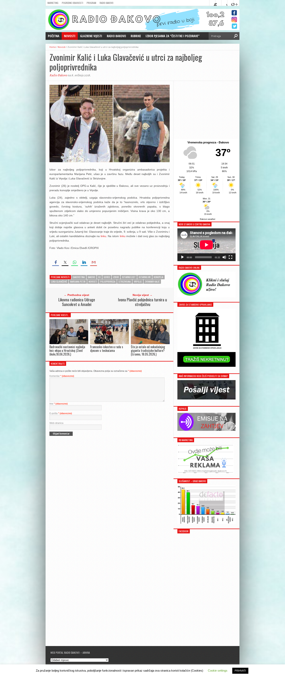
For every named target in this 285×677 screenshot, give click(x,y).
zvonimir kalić (152, 281)
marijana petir (78, 281)
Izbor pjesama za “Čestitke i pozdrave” (173, 36)
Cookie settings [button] (217, 670)
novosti (93, 281)
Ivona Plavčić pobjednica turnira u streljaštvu (142, 302)
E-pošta (60, 413)
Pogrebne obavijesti (72, 2)
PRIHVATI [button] (240, 670)
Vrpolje (138, 281)
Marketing (53, 2)
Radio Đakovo (106, 2)
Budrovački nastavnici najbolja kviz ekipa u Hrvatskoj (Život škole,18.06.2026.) (67, 350)
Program (91, 2)
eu (99, 277)
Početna (53, 36)
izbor (116, 277)
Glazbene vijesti (91, 36)
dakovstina (79, 277)
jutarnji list (129, 277)
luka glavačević (59, 281)
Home (52, 46)
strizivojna (124, 281)
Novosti (69, 36)
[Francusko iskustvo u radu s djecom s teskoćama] (109, 343)
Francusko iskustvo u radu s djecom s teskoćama (106, 348)
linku (103, 236)
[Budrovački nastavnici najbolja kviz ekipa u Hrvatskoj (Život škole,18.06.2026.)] (68, 343)
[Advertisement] (206, 110)
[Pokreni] (182, 257)
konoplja (158, 277)
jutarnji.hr (145, 277)
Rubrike (136, 36)
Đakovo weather (207, 219)
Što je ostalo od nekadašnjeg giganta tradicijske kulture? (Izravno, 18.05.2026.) (148, 350)
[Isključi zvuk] (224, 257)
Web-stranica (56, 423)
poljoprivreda (107, 281)
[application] (206, 244)
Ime (58, 403)
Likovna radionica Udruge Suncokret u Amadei (76, 302)
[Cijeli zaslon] (230, 257)
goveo (107, 277)
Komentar (61, 376)
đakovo (91, 277)
